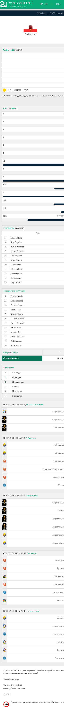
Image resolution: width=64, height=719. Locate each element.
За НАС (6, 694)
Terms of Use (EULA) (12, 685)
